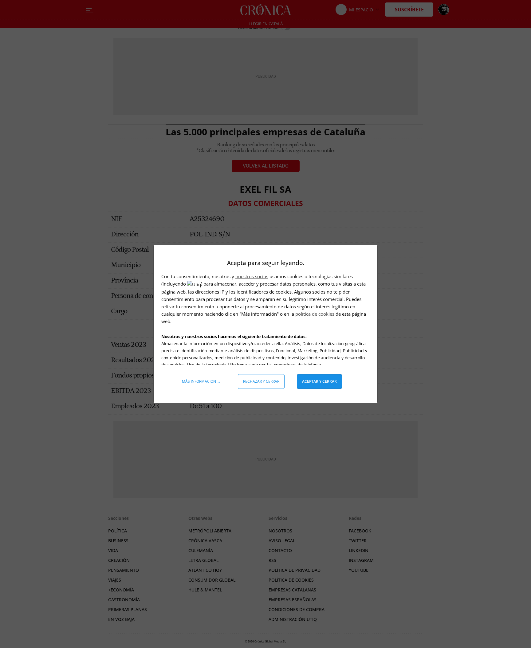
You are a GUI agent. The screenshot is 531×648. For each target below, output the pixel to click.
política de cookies (315, 314)
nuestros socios (251, 276)
